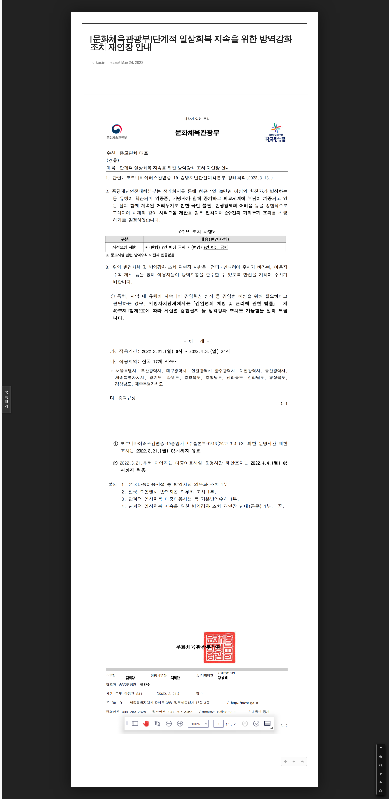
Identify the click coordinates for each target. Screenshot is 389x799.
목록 (6, 399)
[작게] (381, 765)
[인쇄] (381, 791)
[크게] (381, 756)
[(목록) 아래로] (381, 782)
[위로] (381, 774)
